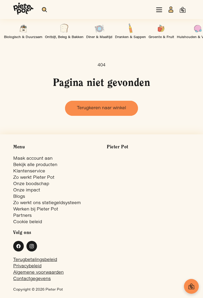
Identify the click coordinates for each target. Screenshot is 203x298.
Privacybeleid (27, 266)
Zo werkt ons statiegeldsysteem (47, 203)
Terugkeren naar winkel (101, 108)
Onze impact (26, 190)
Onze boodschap (31, 184)
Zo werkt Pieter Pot (33, 178)
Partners (22, 216)
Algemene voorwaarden (38, 273)
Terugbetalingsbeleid (35, 260)
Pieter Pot (54, 290)
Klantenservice (29, 171)
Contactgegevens (32, 279)
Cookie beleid (27, 222)
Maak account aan (33, 159)
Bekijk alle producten (35, 165)
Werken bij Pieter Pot (35, 209)
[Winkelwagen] (191, 286)
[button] (44, 10)
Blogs (19, 197)
